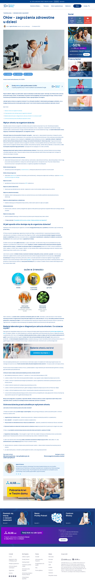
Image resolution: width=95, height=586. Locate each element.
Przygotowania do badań (39, 564)
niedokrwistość (25, 169)
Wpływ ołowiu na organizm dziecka (13, 110)
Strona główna (39, 570)
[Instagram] (18, 473)
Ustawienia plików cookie (26, 565)
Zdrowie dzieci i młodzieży (21, 13)
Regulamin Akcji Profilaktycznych (13, 560)
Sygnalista (11, 570)
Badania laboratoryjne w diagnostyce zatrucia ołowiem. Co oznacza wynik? (23, 116)
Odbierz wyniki (26, 556)
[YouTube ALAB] (11, 576)
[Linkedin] (20, 473)
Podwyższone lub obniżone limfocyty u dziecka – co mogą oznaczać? (78, 74)
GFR (26, 183)
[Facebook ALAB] (9, 576)
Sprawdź (63, 539)
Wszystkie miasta (53, 575)
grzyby (29, 259)
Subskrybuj (87, 17)
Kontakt (37, 556)
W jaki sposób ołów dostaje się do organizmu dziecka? (18, 113)
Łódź (50, 564)
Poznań (50, 562)
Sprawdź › (62, 1)
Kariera (11, 573)
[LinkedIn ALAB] (13, 576)
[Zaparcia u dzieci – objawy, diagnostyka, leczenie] (80, 103)
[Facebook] (16, 473)
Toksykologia (7, 13)
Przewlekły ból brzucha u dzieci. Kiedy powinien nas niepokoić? (30, 220)
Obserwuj (80, 17)
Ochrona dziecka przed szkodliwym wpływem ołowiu (18, 118)
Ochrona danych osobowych (13, 566)
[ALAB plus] (76, 559)
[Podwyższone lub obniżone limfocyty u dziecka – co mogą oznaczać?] (80, 69)
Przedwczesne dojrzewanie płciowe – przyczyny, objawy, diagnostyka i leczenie (79, 91)
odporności (13, 175)
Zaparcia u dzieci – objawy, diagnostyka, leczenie (77, 108)
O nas (10, 556)
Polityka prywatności (14, 563)
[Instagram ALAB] (15, 576)
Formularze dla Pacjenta (26, 569)
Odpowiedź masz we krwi (78, 69)
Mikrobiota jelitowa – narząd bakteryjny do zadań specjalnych (16, 456)
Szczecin (51, 570)
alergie (17, 177)
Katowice (51, 572)
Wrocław (51, 559)
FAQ (36, 567)
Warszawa (51, 556)
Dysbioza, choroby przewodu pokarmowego (78, 106)
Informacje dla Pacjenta (39, 560)
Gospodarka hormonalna (78, 86)
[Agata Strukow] (5, 26)
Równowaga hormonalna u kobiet (54, 456)
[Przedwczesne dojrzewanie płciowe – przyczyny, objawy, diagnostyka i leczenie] (80, 86)
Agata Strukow (13, 26)
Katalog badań (25, 562)
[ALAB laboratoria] (66, 559)
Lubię (72, 17)
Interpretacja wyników (25, 577)
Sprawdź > (5, 523)
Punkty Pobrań (25, 559)
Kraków (50, 567)
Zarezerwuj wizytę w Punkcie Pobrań (27, 573)
